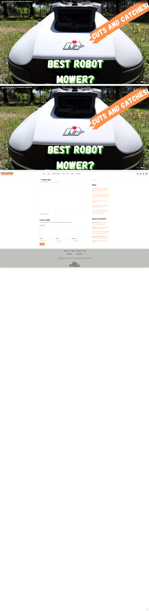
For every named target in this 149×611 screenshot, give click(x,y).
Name (41, 238)
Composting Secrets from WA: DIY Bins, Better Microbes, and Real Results (100, 190)
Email (57, 238)
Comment (42, 225)
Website (74, 238)
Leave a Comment (55, 182)
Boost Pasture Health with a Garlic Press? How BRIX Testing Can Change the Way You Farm (100, 211)
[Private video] (64, 197)
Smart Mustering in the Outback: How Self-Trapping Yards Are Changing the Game (100, 196)
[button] (69, 253)
